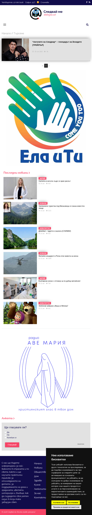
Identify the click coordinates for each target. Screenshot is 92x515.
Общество (40, 472)
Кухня (37, 484)
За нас (37, 493)
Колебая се (11, 438)
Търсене (18, 33)
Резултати (81, 444)
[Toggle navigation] (5, 25)
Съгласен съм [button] (58, 502)
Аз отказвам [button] (73, 502)
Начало (6, 33)
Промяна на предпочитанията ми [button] (66, 507)
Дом (36, 476)
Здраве (38, 480)
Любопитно (40, 489)
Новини (38, 467)
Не (8, 435)
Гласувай (12, 445)
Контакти (40, 497)
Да (8, 432)
